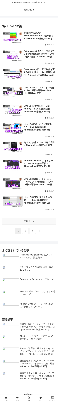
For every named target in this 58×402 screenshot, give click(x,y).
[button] (52, 347)
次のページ (29, 221)
